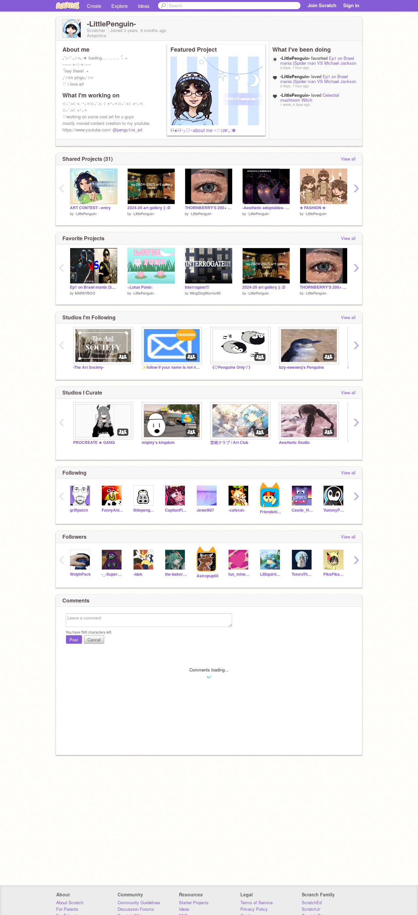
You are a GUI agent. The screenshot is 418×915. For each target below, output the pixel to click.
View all (348, 159)
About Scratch (69, 902)
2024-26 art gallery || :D (148, 208)
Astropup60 (207, 576)
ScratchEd (312, 902)
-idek (137, 574)
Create (94, 5)
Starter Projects (194, 902)
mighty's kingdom (158, 442)
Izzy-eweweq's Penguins (301, 367)
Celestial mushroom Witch (309, 97)
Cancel (94, 639)
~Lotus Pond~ (140, 287)
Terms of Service (256, 902)
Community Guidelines (139, 902)
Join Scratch (322, 5)
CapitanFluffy (176, 510)
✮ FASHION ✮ (313, 208)
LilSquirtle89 (271, 574)
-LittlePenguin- (86, 213)
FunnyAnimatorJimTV (112, 510)
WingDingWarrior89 (205, 293)
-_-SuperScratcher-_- (112, 574)
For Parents (67, 909)
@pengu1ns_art (127, 130)
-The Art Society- (88, 367)
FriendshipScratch (271, 512)
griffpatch (79, 510)
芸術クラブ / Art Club (229, 442)
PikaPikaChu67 (334, 574)
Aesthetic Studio (294, 442)
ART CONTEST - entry (90, 208)
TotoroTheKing (303, 574)
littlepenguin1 (144, 510)
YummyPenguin (334, 510)
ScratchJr (311, 909)
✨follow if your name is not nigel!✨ (171, 367)
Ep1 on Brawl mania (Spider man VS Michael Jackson (318, 60)
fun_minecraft (239, 574)
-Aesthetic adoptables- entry (266, 208)
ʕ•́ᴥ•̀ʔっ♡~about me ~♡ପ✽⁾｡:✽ (203, 130)
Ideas (144, 5)
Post (74, 639)
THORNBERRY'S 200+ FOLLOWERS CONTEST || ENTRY (209, 208)
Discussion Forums (136, 909)
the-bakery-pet (176, 574)
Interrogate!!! (197, 287)
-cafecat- (236, 510)
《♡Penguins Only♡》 (231, 367)
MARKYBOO (85, 293)
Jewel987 (205, 510)
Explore (119, 5)
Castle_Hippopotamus (303, 510)
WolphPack (80, 574)
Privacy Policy (254, 909)
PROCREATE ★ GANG (94, 442)
